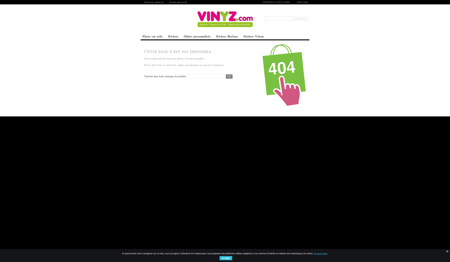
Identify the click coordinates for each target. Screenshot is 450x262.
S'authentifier (268, 2)
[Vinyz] (225, 22)
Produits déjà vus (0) (178, 2)
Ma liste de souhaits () (154, 2)
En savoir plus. (321, 253)
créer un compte (283, 2)
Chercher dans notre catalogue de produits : (165, 76)
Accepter (225, 258)
